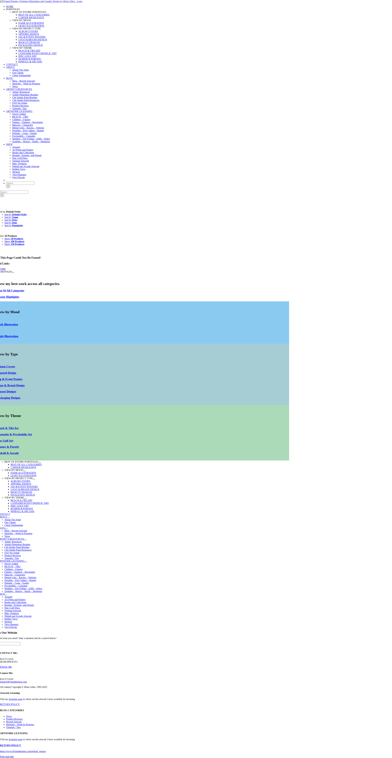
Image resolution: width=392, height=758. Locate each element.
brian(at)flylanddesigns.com (13, 682)
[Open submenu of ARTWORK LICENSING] (26, 561)
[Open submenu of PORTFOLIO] (13, 272)
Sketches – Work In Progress (20, 724)
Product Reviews (14, 719)
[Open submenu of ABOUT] (8, 517)
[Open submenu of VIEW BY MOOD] (24, 470)
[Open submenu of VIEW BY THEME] (25, 498)
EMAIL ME (6, 667)
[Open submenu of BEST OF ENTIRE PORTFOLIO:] (40, 462)
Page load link (7, 756)
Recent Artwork (14, 721)
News (9, 716)
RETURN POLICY (10, 704)
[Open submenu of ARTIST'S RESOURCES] (25, 539)
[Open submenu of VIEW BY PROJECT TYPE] (34, 479)
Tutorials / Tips (13, 727)
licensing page (16, 699)
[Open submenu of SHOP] (6, 594)
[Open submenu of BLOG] (6, 528)
